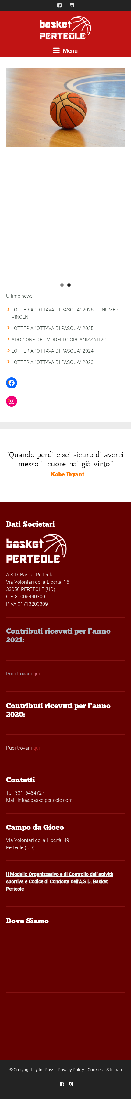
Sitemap (114, 1069)
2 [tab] (69, 285)
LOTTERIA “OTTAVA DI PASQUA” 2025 (53, 328)
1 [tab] (62, 285)
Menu (69, 50)
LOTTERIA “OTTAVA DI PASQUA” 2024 (53, 350)
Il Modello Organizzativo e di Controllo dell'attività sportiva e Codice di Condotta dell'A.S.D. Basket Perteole (59, 881)
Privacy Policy (71, 1069)
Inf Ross (46, 1069)
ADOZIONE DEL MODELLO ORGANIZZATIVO (59, 339)
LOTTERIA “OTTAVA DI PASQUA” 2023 (53, 362)
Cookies (95, 1069)
